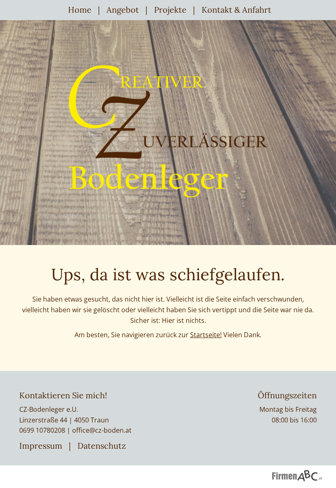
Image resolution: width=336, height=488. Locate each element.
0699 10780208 (42, 430)
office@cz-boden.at (102, 430)
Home (79, 10)
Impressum (40, 445)
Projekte (170, 10)
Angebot (123, 10)
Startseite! (206, 334)
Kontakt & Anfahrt (236, 10)
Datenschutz (101, 445)
